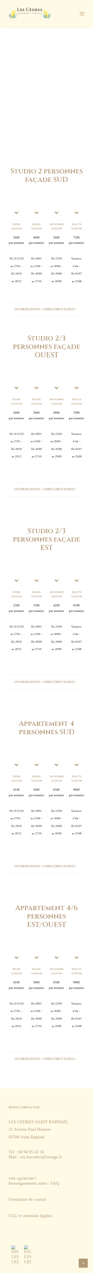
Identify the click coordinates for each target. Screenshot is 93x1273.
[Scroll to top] (83, 1262)
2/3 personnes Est (46, 111)
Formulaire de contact (27, 1199)
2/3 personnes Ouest (46, 102)
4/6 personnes (46, 129)
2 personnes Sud (46, 93)
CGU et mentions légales (31, 1215)
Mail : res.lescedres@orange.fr (35, 1156)
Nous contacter (24, 1107)
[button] (15, 1254)
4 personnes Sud (46, 120)
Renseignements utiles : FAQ (34, 1183)
